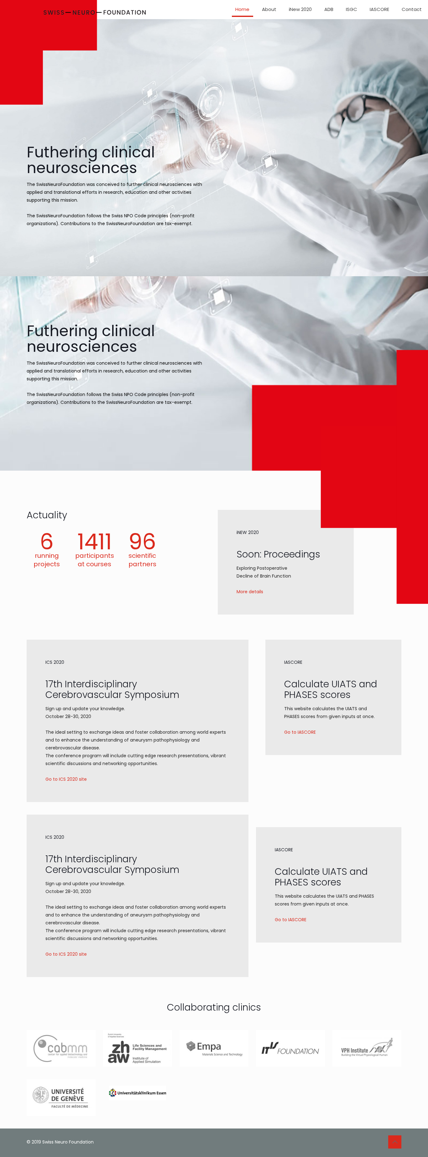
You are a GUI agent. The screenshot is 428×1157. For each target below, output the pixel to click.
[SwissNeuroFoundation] (73, 54)
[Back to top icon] (394, 1142)
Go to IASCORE (300, 732)
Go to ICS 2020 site (66, 779)
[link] (61, 1048)
